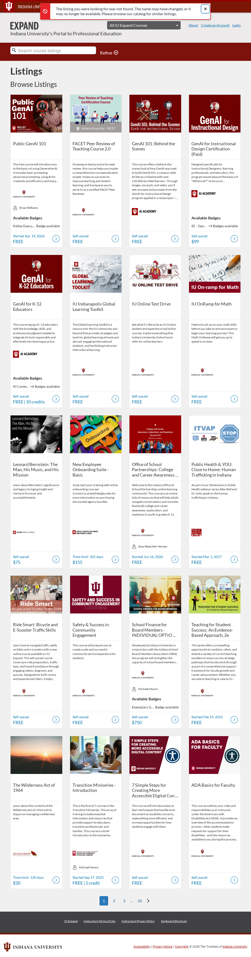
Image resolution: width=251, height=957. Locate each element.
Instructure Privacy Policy (138, 921)
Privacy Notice (163, 947)
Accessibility (141, 947)
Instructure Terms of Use (99, 921)
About (193, 25)
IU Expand (71, 921)
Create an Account (215, 25)
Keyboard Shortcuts (174, 921)
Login (236, 25)
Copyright (181, 947)
